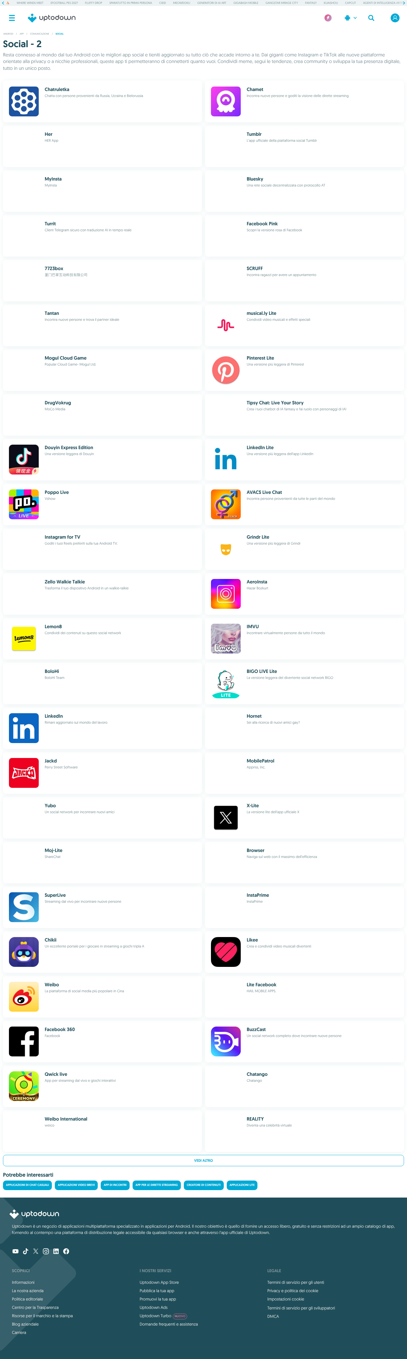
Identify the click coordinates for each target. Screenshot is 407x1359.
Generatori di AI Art (211, 3)
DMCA (273, 1316)
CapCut (350, 3)
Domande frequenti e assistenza (169, 1324)
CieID (162, 3)
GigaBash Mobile (246, 3)
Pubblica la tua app (157, 1290)
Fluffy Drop (93, 3)
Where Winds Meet (30, 3)
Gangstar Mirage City (281, 3)
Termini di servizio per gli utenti (295, 1282)
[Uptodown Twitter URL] (35, 1252)
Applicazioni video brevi (76, 1185)
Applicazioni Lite (242, 1185)
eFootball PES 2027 (64, 3)
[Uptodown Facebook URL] (66, 1252)
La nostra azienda (28, 1290)
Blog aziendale (25, 1324)
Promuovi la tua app (158, 1299)
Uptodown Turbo (163, 1315)
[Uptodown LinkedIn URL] (56, 1252)
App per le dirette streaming (157, 1185)
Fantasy (311, 3)
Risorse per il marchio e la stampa (42, 1315)
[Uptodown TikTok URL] (25, 1252)
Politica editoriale (27, 1299)
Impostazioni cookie (285, 1299)
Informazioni (23, 1282)
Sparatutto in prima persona (130, 3)
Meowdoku (181, 3)
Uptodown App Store (159, 1282)
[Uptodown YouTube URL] (15, 1252)
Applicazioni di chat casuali (27, 1185)
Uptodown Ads (154, 1307)
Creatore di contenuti (204, 1185)
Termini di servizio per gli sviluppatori (301, 1308)
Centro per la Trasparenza (35, 1307)
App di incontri (115, 1185)
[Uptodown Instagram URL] (45, 1252)
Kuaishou (331, 3)
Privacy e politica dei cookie (292, 1290)
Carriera (19, 1332)
